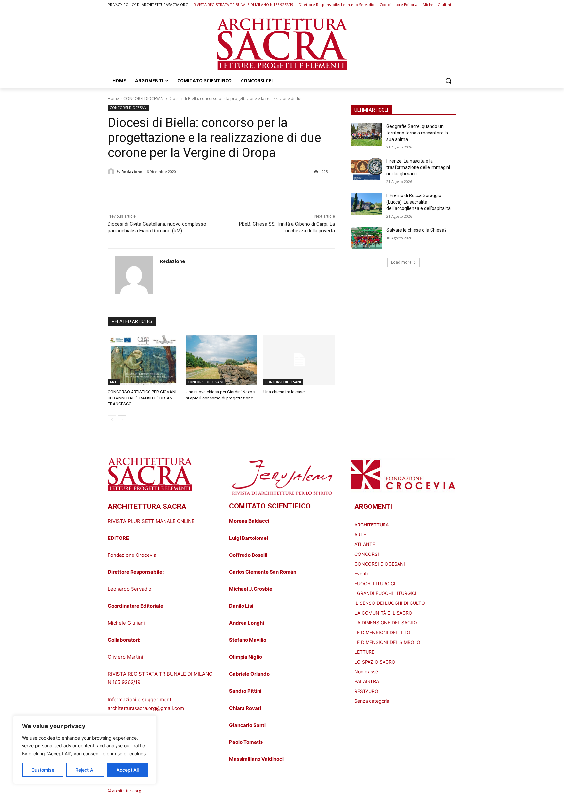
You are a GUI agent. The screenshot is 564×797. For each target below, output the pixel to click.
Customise (42, 770)
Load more (401, 262)
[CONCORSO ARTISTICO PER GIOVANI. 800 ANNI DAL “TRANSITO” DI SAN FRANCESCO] (143, 360)
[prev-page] (112, 419)
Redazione (131, 171)
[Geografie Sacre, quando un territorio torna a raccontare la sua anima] (366, 134)
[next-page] (122, 419)
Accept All (128, 770)
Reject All (85, 770)
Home (113, 98)
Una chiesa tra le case (284, 391)
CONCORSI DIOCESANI (143, 98)
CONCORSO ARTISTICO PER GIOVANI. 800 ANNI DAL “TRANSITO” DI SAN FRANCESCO (142, 397)
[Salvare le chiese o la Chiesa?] (366, 238)
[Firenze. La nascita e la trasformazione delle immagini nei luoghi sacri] (366, 169)
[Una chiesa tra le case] (299, 360)
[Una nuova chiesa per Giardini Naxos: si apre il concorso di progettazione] (221, 360)
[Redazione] (112, 171)
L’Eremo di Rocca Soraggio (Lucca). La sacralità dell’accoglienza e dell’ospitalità (418, 202)
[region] (85, 749)
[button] (448, 80)
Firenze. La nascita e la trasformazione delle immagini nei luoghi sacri (418, 167)
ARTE (114, 382)
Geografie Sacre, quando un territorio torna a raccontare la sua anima (417, 133)
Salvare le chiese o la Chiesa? (416, 230)
